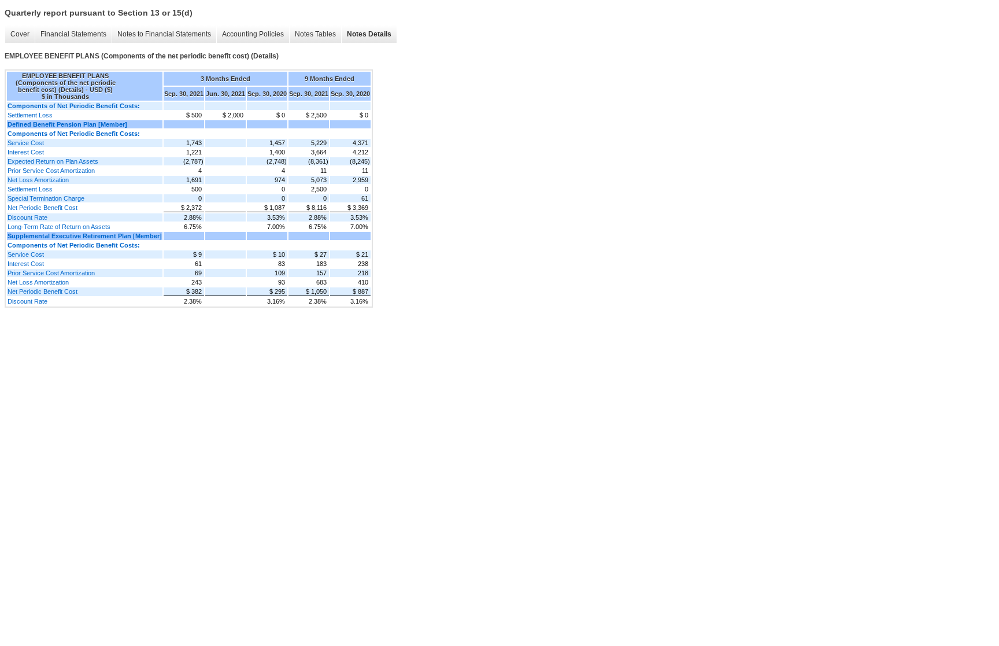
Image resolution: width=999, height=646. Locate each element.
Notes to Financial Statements (164, 34)
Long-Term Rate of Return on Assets (59, 226)
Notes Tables (315, 34)
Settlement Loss (30, 115)
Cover (19, 34)
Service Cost (26, 142)
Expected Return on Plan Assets (53, 161)
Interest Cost (26, 152)
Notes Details (369, 34)
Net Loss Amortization (38, 179)
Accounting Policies (253, 34)
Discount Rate (27, 217)
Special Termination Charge (46, 198)
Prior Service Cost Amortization (51, 170)
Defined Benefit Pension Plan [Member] (67, 124)
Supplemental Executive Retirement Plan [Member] (85, 235)
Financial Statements (73, 34)
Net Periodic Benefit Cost (42, 207)
